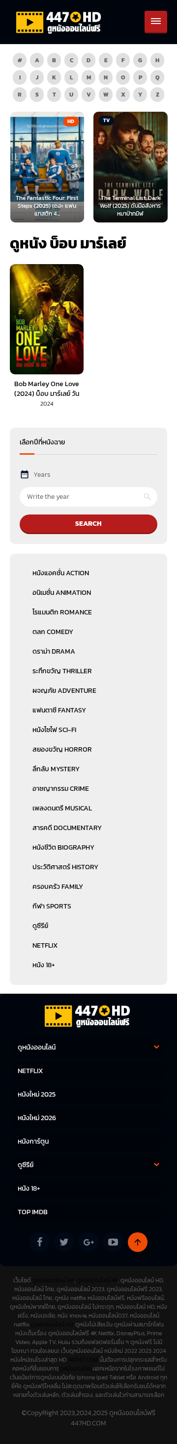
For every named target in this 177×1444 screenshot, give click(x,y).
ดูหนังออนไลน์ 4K (97, 1280)
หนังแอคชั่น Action (60, 573)
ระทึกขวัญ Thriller (62, 671)
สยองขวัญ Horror (62, 749)
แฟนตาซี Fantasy (59, 710)
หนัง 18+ (43, 965)
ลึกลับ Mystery (56, 769)
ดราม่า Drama (53, 651)
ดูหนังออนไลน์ (75, 1368)
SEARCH (88, 523)
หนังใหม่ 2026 (37, 1118)
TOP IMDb (33, 1212)
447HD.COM (83, 1359)
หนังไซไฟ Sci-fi (54, 730)
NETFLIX (45, 945)
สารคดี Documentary (67, 828)
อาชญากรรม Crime (60, 788)
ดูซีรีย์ (40, 926)
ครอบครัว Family (57, 886)
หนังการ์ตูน (33, 1141)
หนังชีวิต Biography (63, 847)
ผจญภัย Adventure (64, 690)
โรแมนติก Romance (62, 612)
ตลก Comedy (52, 632)
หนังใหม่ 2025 (37, 1094)
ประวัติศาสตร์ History (65, 867)
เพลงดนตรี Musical (62, 808)
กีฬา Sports (51, 906)
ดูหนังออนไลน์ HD (52, 1324)
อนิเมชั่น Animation (61, 592)
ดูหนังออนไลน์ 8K (53, 1280)
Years (41, 474)
